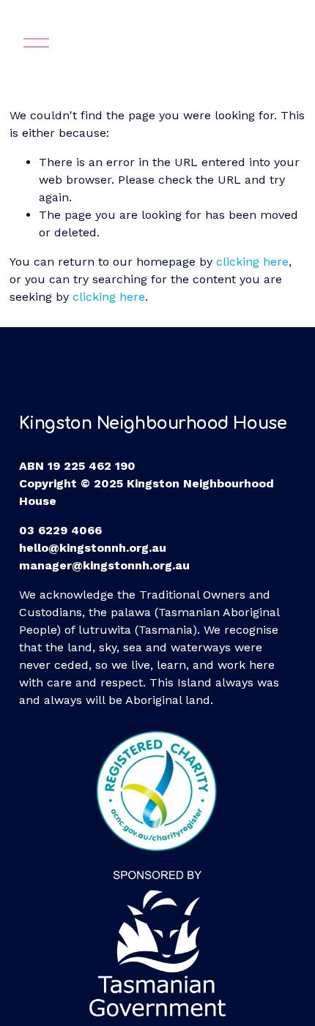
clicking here (252, 262)
